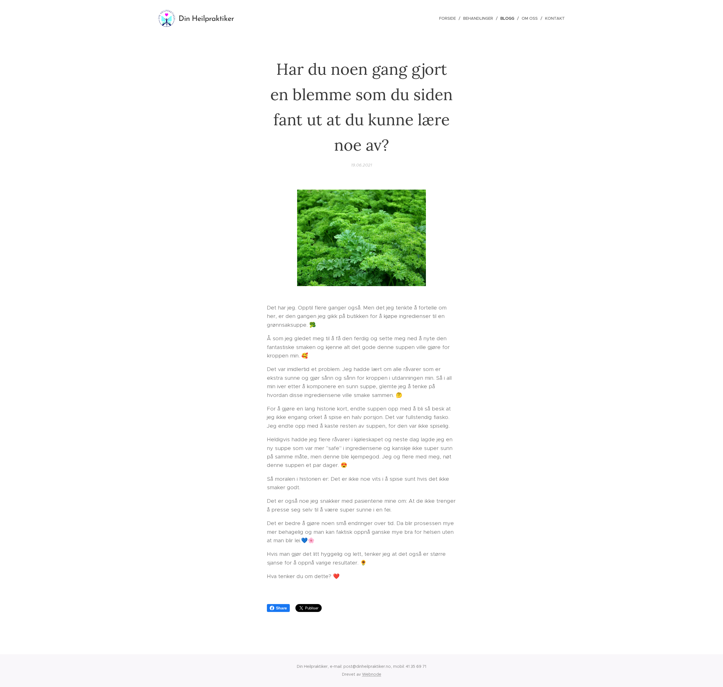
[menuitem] (449, 18)
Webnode (371, 674)
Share (281, 608)
